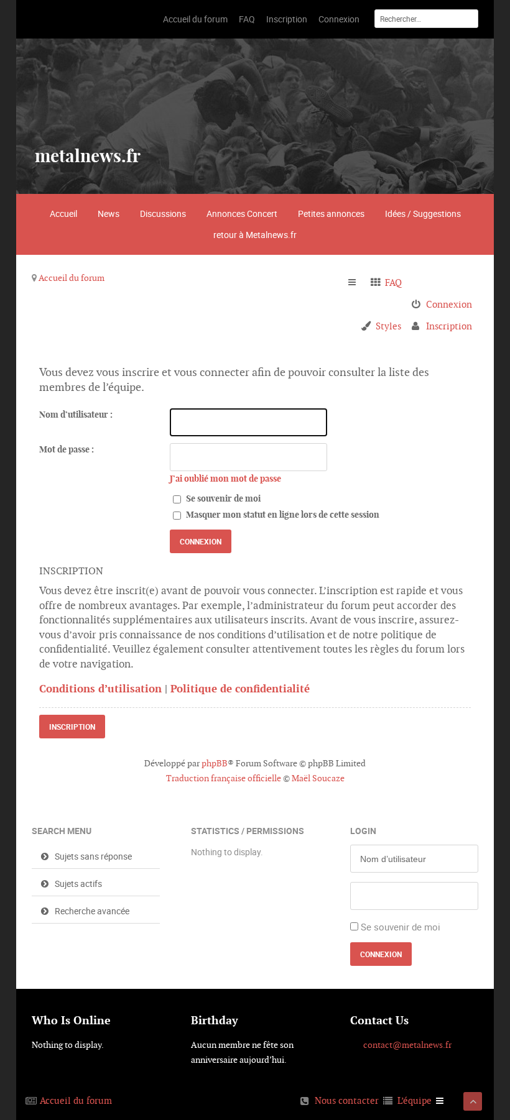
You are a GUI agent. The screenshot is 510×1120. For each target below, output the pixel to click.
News (108, 213)
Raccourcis (357, 282)
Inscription (72, 727)
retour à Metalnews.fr (255, 235)
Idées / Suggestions (423, 213)
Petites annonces (331, 213)
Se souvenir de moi (222, 498)
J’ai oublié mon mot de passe (225, 478)
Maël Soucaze (318, 778)
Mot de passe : (66, 449)
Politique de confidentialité (240, 688)
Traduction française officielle (223, 778)
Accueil (63, 213)
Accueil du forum (71, 277)
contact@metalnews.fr (407, 1044)
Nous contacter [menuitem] (347, 1100)
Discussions (163, 213)
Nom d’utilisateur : (76, 414)
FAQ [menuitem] (393, 282)
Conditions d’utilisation (100, 688)
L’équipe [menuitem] (414, 1100)
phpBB (215, 763)
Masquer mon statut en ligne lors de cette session (281, 514)
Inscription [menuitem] (449, 326)
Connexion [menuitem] (449, 304)
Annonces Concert (241, 213)
